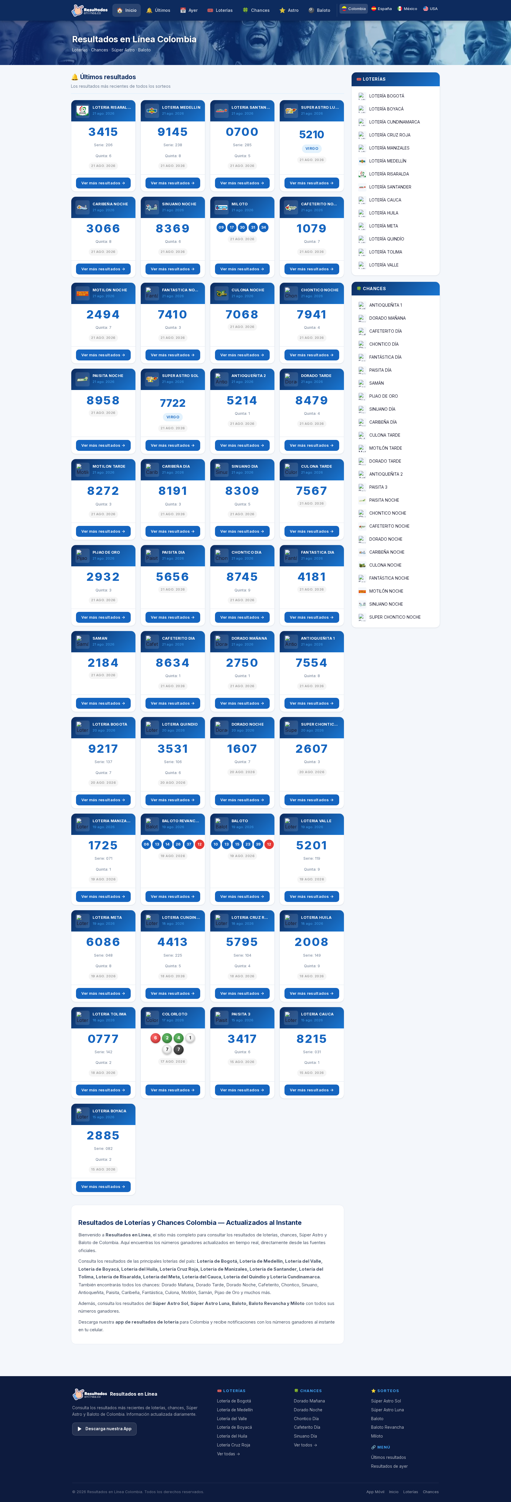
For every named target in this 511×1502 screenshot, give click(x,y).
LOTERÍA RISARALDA (389, 174)
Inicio (127, 10)
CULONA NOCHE (385, 565)
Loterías (220, 10)
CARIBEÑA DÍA (383, 422)
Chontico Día (306, 1418)
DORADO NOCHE (385, 539)
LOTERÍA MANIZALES (389, 148)
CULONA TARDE (384, 435)
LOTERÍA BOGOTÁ (386, 96)
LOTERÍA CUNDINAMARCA (394, 122)
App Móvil (375, 1492)
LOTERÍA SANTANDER (390, 187)
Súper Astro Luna (387, 1409)
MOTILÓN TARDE (385, 448)
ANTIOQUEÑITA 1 (385, 305)
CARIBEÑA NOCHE (387, 552)
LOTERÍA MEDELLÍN (387, 161)
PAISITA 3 (378, 487)
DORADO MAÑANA (387, 318)
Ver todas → (228, 1453)
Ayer (189, 10)
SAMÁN (376, 383)
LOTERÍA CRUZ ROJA (389, 135)
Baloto (319, 10)
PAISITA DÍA (380, 370)
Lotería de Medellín (235, 1409)
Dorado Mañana (309, 1401)
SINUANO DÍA (382, 409)
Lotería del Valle (232, 1418)
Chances (256, 10)
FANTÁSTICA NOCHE (389, 578)
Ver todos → (305, 1445)
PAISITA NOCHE (384, 500)
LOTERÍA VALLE (384, 265)
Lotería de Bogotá (234, 1401)
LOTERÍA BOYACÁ (386, 109)
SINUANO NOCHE (386, 604)
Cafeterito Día (307, 1427)
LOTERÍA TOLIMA (385, 252)
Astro (289, 10)
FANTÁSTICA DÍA (385, 357)
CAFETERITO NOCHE (389, 526)
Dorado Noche (308, 1409)
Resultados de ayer (389, 1466)
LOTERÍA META (383, 226)
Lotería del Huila (232, 1436)
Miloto (377, 1436)
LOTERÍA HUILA (383, 213)
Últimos (158, 10)
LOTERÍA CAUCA (385, 200)
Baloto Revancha (387, 1427)
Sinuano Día (305, 1436)
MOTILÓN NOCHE (386, 591)
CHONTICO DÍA (384, 344)
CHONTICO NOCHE (387, 513)
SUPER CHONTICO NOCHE (395, 617)
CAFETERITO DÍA (385, 331)
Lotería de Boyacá (234, 1427)
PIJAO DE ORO (383, 396)
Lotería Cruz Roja (233, 1445)
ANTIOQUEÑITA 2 (386, 474)
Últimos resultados (388, 1457)
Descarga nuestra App (108, 1428)
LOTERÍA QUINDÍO (386, 239)
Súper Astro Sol (386, 1401)
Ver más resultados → (103, 183)
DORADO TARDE (385, 461)
